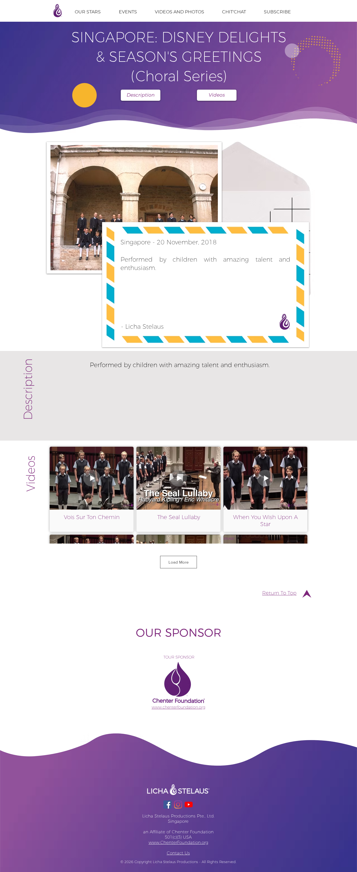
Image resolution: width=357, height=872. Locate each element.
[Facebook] (167, 804)
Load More (178, 562)
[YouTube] (189, 804)
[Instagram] (178, 804)
